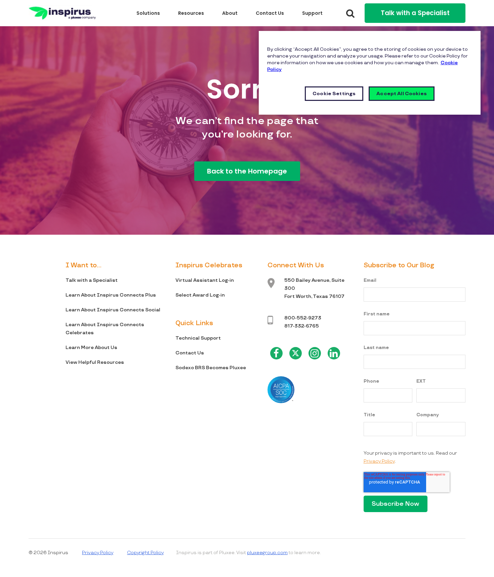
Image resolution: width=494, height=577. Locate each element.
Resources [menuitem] (191, 13)
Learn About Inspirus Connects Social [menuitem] (113, 310)
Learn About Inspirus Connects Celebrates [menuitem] (105, 329)
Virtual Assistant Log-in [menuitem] (204, 280)
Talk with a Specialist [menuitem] (92, 280)
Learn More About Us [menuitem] (91, 347)
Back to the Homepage (247, 171)
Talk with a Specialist (415, 12)
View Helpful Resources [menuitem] (95, 362)
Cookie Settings (334, 94)
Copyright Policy (145, 552)
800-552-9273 (302, 318)
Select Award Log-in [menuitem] (200, 295)
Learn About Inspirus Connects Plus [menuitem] (111, 295)
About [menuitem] (230, 13)
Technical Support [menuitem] (198, 338)
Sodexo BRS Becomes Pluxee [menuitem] (210, 368)
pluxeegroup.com (267, 552)
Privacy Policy (379, 461)
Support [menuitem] (312, 13)
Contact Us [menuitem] (270, 13)
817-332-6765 (301, 326)
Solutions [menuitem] (148, 13)
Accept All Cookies (401, 94)
